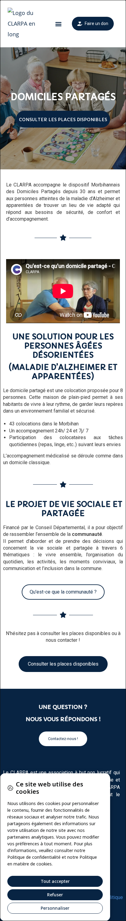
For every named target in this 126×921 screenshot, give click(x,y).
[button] (58, 24)
